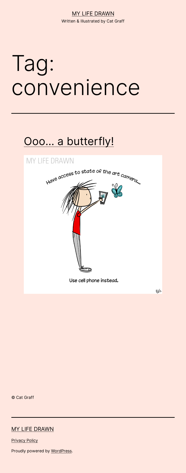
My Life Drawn (93, 13)
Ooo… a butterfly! (69, 141)
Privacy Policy (24, 440)
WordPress (61, 450)
